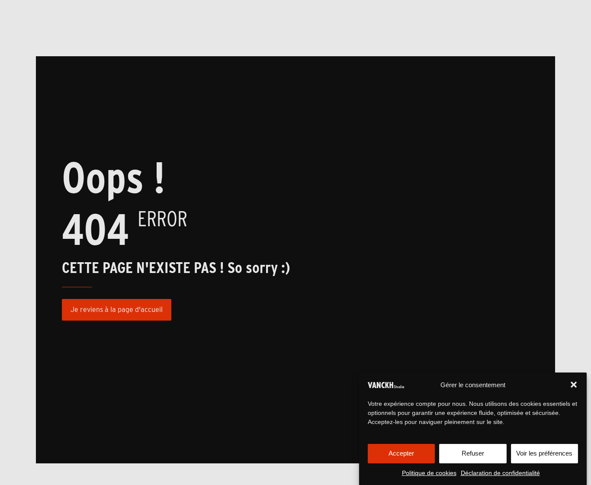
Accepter (401, 453)
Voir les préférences (544, 453)
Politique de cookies (429, 472)
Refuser (473, 453)
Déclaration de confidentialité (500, 472)
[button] (573, 384)
